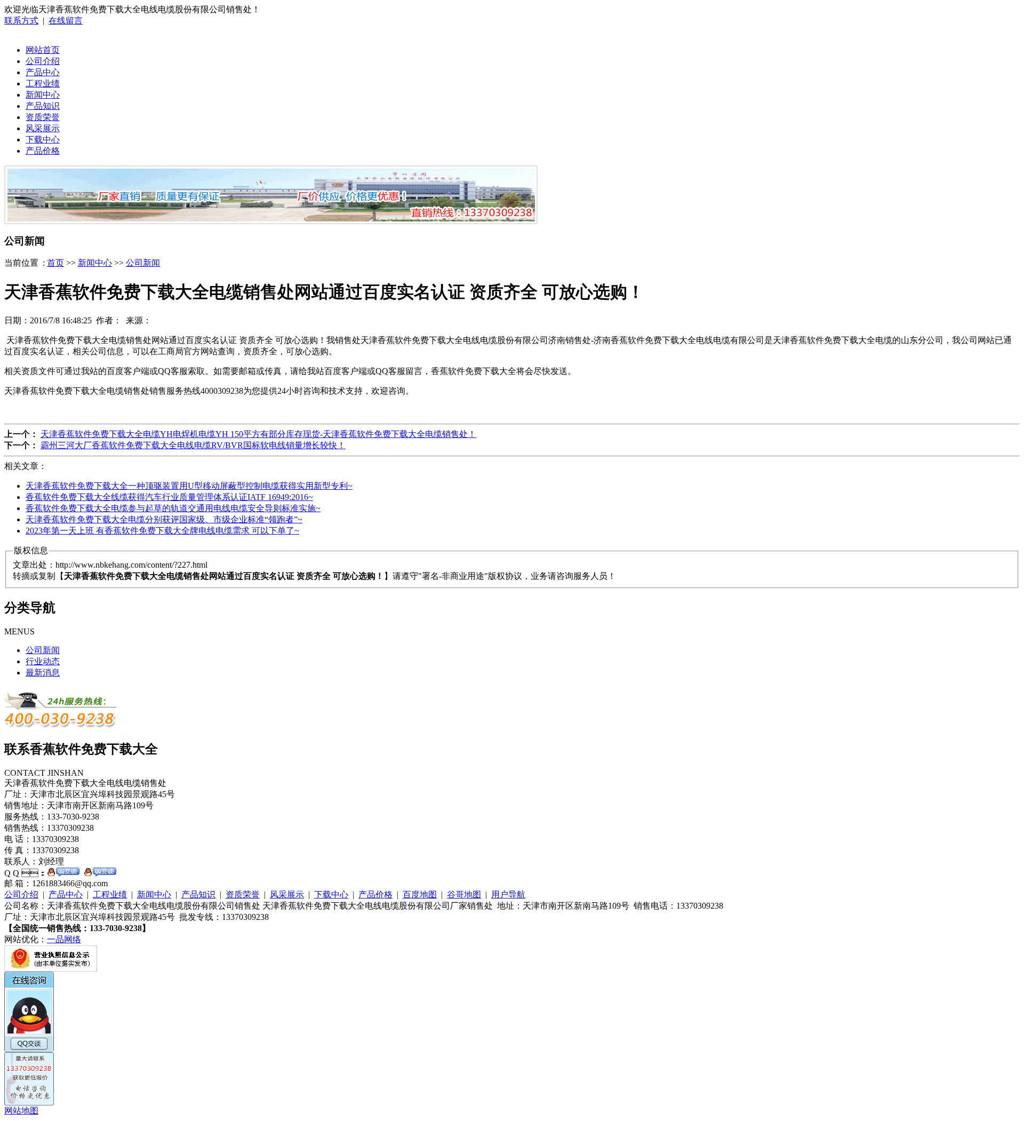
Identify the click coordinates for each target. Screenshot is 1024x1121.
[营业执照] (50, 968)
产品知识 (43, 105)
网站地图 (21, 1110)
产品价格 (43, 150)
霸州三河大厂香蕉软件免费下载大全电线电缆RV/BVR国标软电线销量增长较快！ (193, 445)
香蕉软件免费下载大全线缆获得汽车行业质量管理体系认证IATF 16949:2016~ (169, 497)
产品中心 (43, 72)
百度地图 (420, 894)
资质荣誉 (43, 117)
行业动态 (43, 661)
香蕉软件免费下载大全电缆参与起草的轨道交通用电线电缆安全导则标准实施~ (173, 508)
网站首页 (43, 49)
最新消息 (43, 672)
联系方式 (21, 20)
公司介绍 (43, 61)
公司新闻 (143, 262)
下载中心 (43, 139)
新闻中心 (43, 94)
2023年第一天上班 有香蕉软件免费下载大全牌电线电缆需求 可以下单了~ (162, 530)
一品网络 (64, 939)
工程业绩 (43, 83)
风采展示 (43, 128)
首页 (55, 262)
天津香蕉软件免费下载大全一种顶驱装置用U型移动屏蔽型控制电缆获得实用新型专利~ (189, 485)
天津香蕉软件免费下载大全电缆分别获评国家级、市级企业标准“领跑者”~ (164, 519)
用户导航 (508, 894)
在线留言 (66, 20)
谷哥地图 (464, 894)
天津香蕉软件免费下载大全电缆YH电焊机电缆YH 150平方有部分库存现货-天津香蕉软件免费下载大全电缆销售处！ (258, 434)
